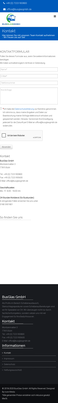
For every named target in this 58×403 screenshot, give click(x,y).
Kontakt (7, 353)
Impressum (9, 358)
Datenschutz (9, 364)
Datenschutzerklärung (24, 109)
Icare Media (10, 392)
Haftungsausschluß (13, 370)
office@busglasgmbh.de (19, 9)
